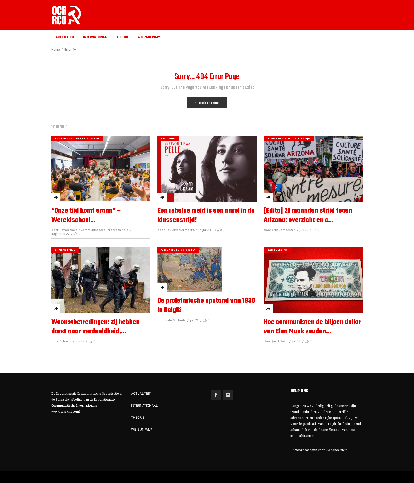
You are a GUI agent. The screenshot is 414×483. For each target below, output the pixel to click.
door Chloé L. (61, 341)
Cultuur (168, 138)
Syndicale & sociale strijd (289, 138)
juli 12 (296, 341)
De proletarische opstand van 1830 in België (206, 305)
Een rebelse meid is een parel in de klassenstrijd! (206, 215)
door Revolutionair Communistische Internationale (89, 230)
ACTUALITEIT (141, 393)
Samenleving (65, 249)
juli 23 (206, 230)
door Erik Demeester (279, 230)
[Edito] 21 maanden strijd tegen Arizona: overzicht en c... (308, 215)
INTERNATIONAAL (144, 405)
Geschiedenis (171, 249)
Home (55, 49)
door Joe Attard (276, 341)
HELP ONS (299, 391)
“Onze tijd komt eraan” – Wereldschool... (86, 215)
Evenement (63, 138)
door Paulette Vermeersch (177, 230)
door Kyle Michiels (171, 320)
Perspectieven (87, 138)
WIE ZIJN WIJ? (141, 429)
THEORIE (137, 417)
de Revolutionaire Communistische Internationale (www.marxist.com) (83, 405)
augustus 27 (60, 233)
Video (190, 249)
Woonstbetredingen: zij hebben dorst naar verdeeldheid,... (95, 326)
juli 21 (194, 320)
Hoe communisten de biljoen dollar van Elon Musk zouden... (312, 326)
